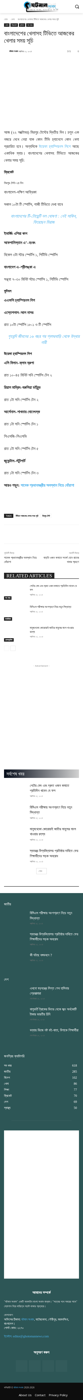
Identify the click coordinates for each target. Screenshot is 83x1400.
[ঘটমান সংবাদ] (6, 51)
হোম (6, 19)
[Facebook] (21, 1366)
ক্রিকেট (14, 25)
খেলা (13, 19)
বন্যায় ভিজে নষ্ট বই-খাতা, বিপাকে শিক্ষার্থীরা (54, 1030)
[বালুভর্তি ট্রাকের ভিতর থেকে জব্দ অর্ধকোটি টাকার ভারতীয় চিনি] (15, 1015)
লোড (40, 871)
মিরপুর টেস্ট (46, 515)
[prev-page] (6, 648)
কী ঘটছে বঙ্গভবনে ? (41, 955)
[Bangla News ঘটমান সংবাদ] (41, 6)
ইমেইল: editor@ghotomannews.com (26, 1336)
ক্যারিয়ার (8, 619)
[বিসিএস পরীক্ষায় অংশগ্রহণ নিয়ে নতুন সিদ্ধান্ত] (15, 613)
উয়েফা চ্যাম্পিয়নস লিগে (55, 146)
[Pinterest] (61, 1366)
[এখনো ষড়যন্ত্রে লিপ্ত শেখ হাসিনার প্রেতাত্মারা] (15, 994)
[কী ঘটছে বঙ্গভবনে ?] (15, 960)
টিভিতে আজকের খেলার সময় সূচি (27, 515)
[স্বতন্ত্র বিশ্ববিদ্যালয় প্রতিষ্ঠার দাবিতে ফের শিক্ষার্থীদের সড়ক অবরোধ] (15, 856)
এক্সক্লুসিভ (8, 640)
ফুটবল (22, 25)
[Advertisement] (41, 709)
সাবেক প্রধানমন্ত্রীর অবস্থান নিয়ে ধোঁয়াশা (47, 485)
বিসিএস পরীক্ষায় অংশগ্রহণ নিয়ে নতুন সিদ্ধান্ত (50, 606)
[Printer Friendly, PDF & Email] (10, 505)
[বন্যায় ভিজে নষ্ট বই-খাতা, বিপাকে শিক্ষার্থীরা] (15, 1035)
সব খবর (29, 25)
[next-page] (13, 648)
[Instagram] (48, 1366)
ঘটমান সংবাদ (13, 51)
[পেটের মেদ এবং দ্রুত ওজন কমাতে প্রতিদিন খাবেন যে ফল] (15, 592)
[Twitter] (34, 1366)
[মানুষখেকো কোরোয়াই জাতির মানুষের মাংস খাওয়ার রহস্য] (15, 634)
